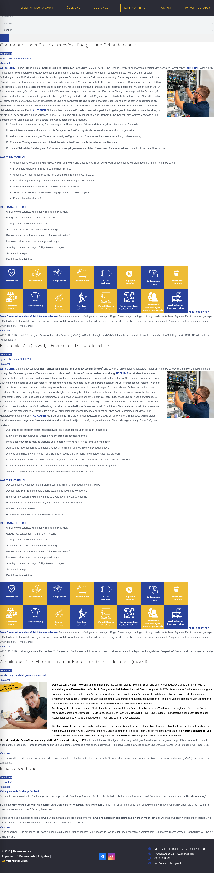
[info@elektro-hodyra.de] (151, 863)
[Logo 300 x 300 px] (10, 8)
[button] (82, 7)
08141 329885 (162, 858)
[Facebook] (102, 856)
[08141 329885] (151, 858)
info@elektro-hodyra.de (168, 863)
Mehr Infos (6, 53)
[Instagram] (111, 856)
